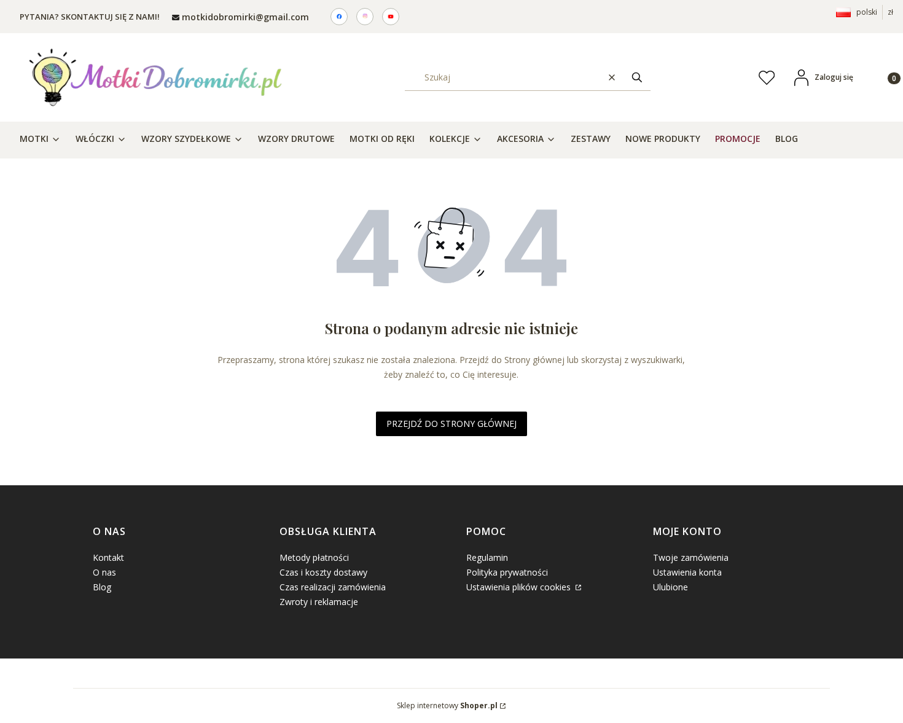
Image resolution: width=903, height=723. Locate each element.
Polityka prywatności (507, 572)
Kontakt (108, 557)
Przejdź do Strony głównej (451, 423)
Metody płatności (314, 557)
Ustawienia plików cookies (519, 587)
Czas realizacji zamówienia (333, 587)
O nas (104, 572)
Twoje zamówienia (691, 557)
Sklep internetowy (447, 705)
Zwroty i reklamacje (319, 602)
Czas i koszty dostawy (323, 572)
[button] (637, 77)
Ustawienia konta (687, 572)
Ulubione (670, 587)
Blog (102, 587)
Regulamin (487, 557)
